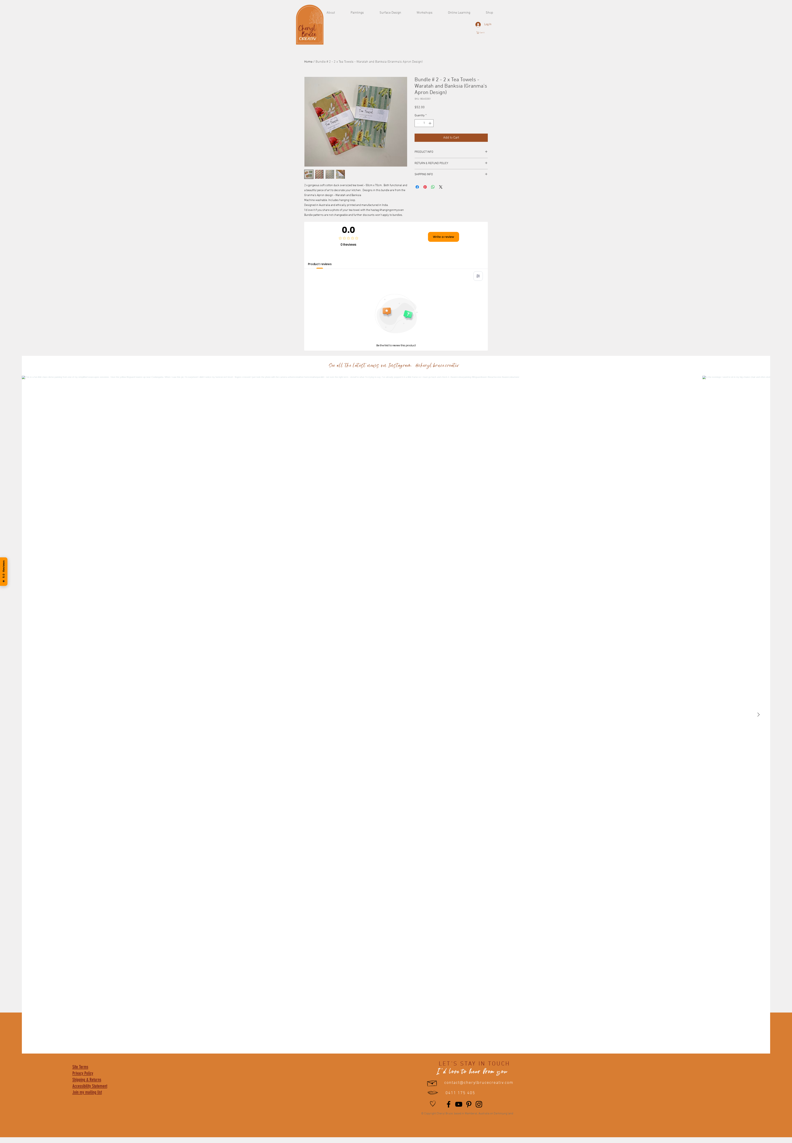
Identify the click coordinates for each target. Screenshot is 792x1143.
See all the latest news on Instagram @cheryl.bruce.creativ (393, 366)
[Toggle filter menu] (478, 276)
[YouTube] (458, 1104)
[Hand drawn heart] (432, 1103)
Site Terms (80, 1067)
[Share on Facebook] (417, 186)
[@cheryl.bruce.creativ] (463, 366)
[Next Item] (758, 715)
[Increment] (430, 123)
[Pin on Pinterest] (425, 186)
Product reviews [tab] (320, 264)
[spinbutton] (424, 123)
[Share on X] (440, 186)
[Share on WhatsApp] (432, 186)
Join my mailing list (87, 1092)
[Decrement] (417, 123)
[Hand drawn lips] (432, 1092)
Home (308, 62)
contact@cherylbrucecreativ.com (478, 1082)
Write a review (443, 237)
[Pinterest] (468, 1104)
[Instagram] (479, 1104)
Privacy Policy (82, 1073)
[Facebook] (448, 1104)
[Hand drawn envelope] (432, 1082)
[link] (482, 32)
